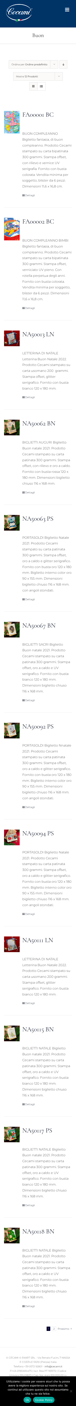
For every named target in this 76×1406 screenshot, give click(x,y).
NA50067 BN (39, 625)
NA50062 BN (38, 423)
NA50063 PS (38, 518)
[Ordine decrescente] (63, 64)
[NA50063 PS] (12, 523)
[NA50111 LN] (12, 944)
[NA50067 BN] (12, 629)
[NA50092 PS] (12, 730)
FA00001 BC (38, 114)
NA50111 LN (37, 940)
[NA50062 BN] (12, 427)
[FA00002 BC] (12, 229)
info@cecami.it (53, 1366)
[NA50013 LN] (12, 338)
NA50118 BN (38, 1231)
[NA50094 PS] (12, 837)
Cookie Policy (43, 1400)
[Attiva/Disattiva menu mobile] (67, 9)
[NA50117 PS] (12, 1134)
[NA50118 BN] (12, 1235)
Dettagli (30, 195)
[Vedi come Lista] (41, 86)
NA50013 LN (38, 334)
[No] (71, 1391)
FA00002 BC (38, 221)
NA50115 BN (38, 1029)
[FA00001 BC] (12, 122)
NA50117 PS (37, 1130)
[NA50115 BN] (12, 1033)
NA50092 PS (38, 726)
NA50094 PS (38, 833)
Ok (27, 1400)
